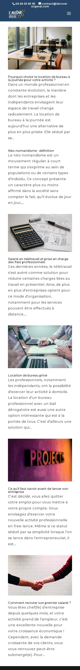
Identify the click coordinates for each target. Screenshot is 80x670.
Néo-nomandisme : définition (31, 151)
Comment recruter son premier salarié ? (39, 603)
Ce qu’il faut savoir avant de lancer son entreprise (38, 490)
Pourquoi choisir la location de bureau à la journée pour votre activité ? (39, 78)
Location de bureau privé (27, 375)
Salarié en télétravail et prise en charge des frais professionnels (38, 260)
